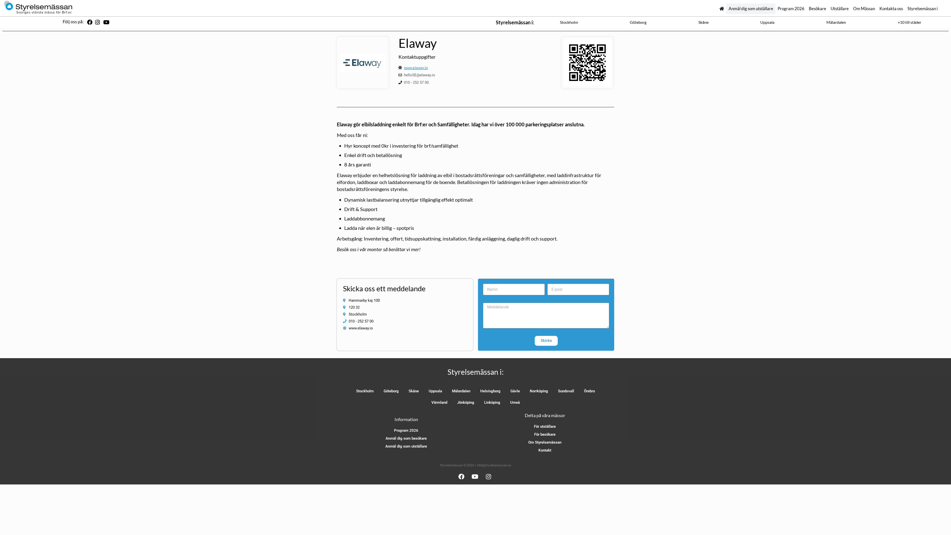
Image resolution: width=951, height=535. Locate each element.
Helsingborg (490, 391)
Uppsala (767, 22)
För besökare (544, 434)
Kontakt (544, 450)
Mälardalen (836, 22)
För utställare (545, 426)
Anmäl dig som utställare (751, 8)
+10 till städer (909, 22)
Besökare (817, 8)
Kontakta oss (891, 8)
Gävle (515, 391)
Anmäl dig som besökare (406, 438)
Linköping (492, 402)
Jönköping (465, 402)
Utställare (840, 8)
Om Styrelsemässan (544, 442)
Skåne (703, 22)
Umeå (515, 402)
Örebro (589, 391)
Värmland (439, 402)
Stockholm (569, 22)
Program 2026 (791, 8)
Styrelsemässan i (922, 8)
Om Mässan (864, 8)
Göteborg (638, 22)
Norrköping (539, 391)
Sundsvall (566, 391)
